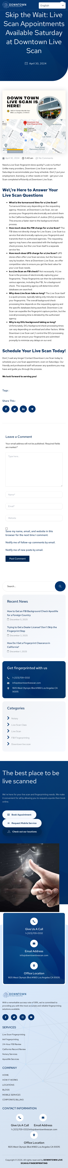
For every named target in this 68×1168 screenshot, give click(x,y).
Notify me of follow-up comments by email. (30, 542)
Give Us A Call (34, 929)
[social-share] (5, 409)
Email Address (34, 951)
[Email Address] (34, 943)
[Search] (60, 586)
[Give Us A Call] (34, 921)
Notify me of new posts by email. (24, 550)
